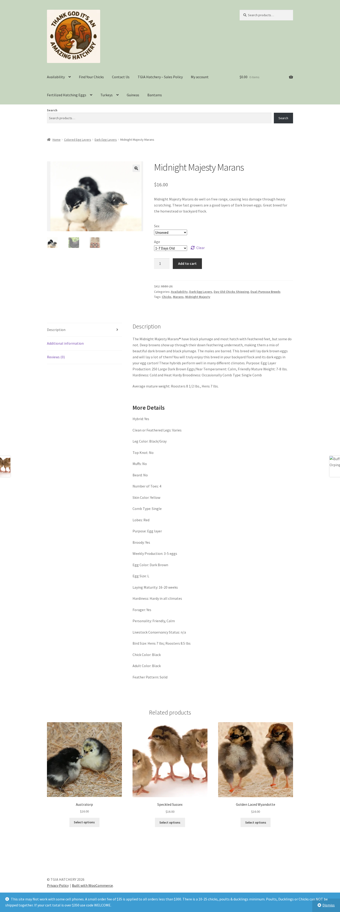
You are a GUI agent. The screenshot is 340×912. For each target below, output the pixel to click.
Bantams (154, 95)
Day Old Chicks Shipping (231, 292)
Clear (200, 247)
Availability (56, 77)
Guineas (133, 95)
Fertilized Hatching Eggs (66, 95)
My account (200, 77)
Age (157, 241)
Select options (84, 822)
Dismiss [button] (328, 905)
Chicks (166, 297)
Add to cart (187, 263)
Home (57, 139)
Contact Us (121, 77)
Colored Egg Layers (77, 139)
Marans (178, 297)
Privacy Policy (58, 885)
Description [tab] (56, 329)
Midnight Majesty (197, 297)
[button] (136, 168)
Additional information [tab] (65, 343)
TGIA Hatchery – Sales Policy (160, 77)
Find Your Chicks (91, 77)
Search (52, 110)
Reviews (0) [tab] (56, 357)
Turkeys (106, 95)
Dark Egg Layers (106, 139)
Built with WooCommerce (92, 885)
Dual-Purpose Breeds (265, 292)
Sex (156, 226)
